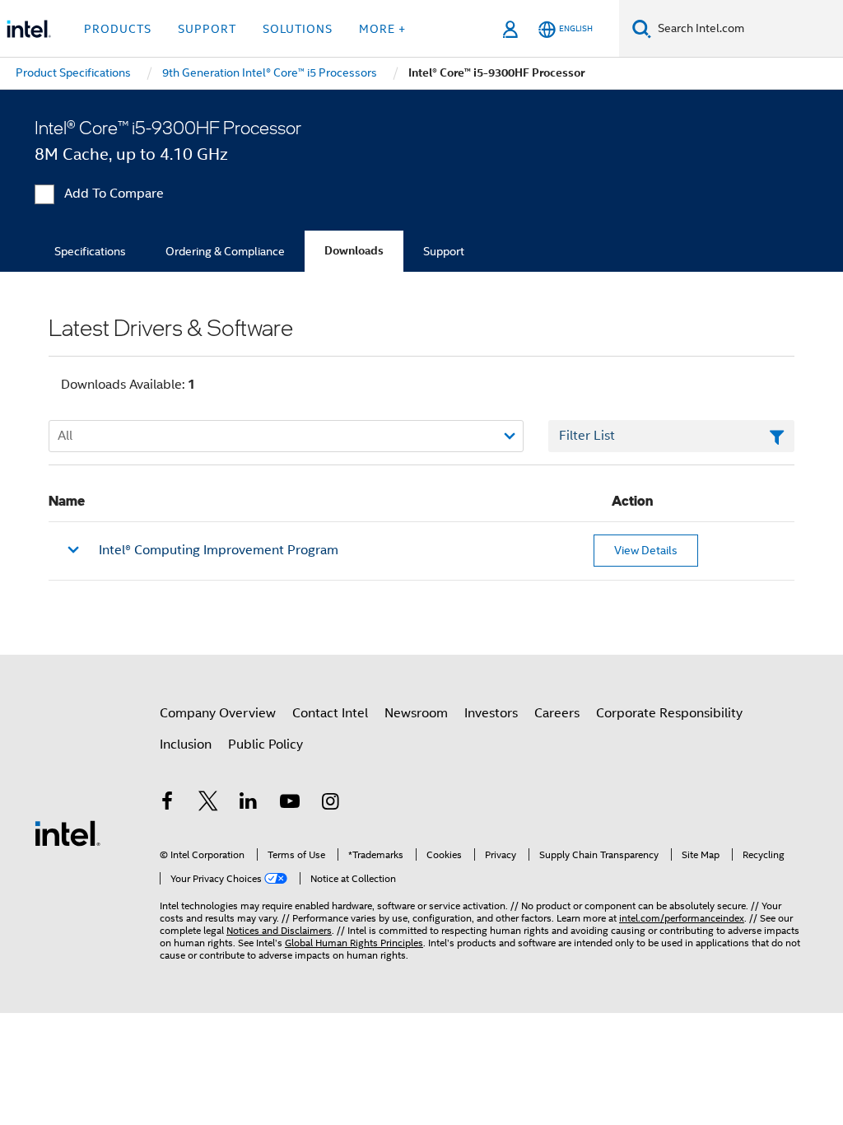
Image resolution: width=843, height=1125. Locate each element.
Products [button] (117, 28)
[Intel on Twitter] (208, 804)
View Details (646, 550)
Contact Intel (330, 713)
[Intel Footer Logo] (67, 832)
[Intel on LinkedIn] (249, 804)
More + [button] (382, 28)
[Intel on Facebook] (167, 804)
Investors (491, 713)
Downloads (354, 251)
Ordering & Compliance (225, 251)
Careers (557, 713)
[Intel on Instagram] (330, 804)
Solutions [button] (298, 28)
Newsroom (416, 713)
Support (443, 251)
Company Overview (218, 713)
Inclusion (186, 744)
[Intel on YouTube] (290, 804)
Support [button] (207, 28)
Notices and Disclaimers (279, 930)
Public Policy (265, 744)
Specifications (90, 251)
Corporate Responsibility (669, 713)
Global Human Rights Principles (354, 942)
